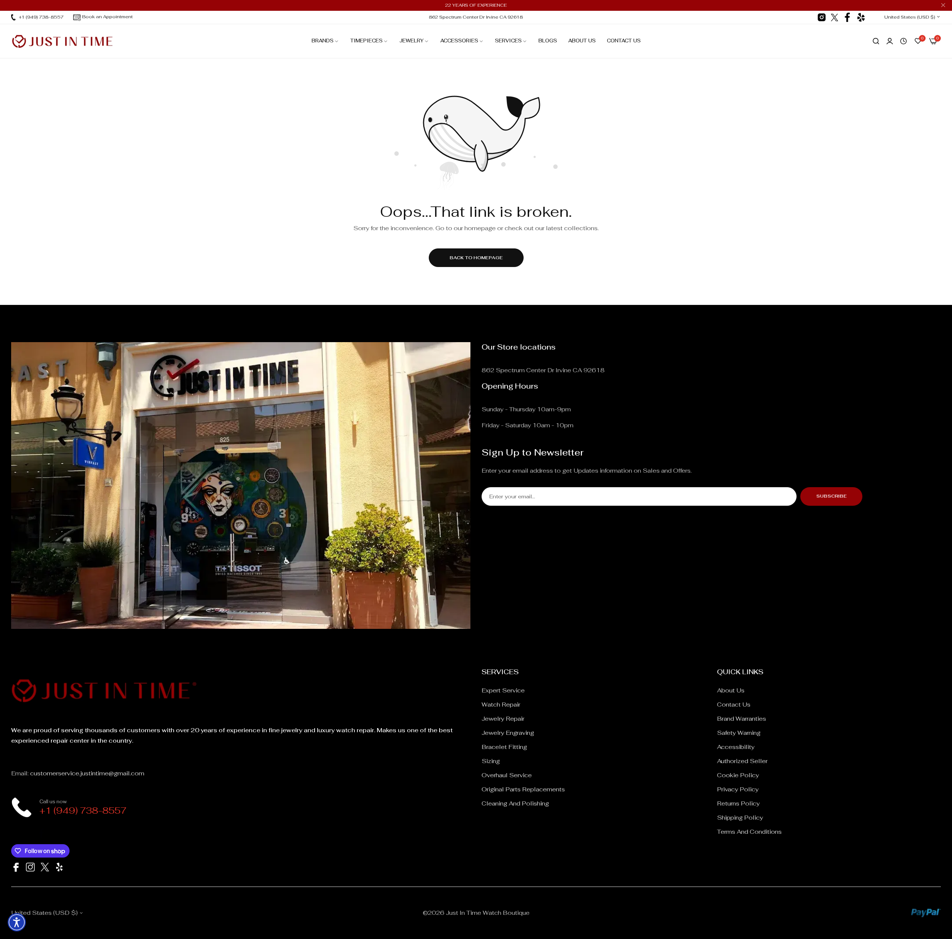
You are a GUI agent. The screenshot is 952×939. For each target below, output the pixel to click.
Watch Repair (501, 704)
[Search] (876, 41)
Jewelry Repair (503, 719)
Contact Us (733, 704)
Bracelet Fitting (504, 747)
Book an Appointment (107, 17)
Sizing (491, 761)
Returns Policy (738, 803)
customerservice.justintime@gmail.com (87, 773)
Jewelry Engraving (508, 733)
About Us (730, 690)
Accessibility (736, 747)
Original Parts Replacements (523, 789)
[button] (16, 922)
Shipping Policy (740, 817)
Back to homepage (476, 258)
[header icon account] (890, 41)
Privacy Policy (738, 789)
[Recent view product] (903, 41)
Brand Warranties (741, 719)
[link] (325, 41)
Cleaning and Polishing (515, 803)
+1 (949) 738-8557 (82, 810)
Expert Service (503, 690)
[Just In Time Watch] (62, 41)
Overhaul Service (507, 775)
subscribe (831, 496)
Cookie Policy (738, 775)
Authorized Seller (742, 761)
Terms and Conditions (749, 832)
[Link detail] (821, 17)
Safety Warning (738, 733)
